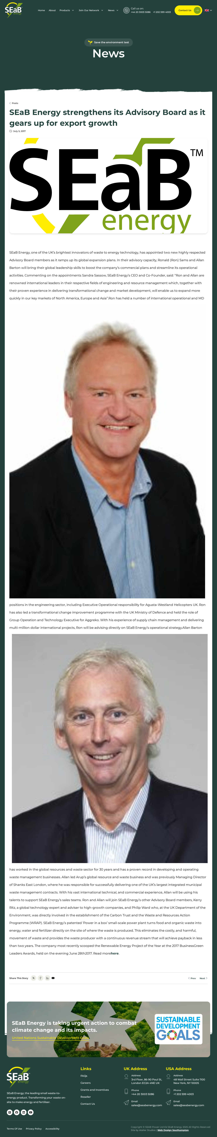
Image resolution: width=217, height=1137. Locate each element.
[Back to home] (14, 10)
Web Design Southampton (173, 1130)
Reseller (86, 1096)
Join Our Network (89, 10)
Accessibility (52, 1128)
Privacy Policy (34, 1128)
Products (65, 10)
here (115, 953)
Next (203, 978)
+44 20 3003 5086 (141, 12)
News (111, 10)
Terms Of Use (14, 1128)
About (52, 10)
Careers (86, 1082)
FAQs (84, 1075)
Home (41, 10)
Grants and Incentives (95, 1089)
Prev (193, 978)
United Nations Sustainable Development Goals (50, 1038)
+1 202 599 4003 (162, 12)
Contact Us (185, 10)
